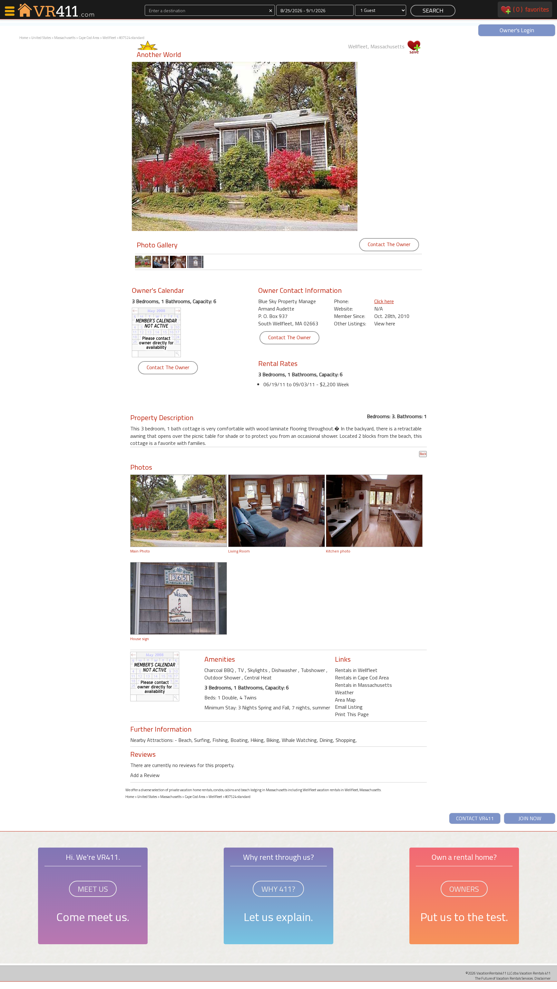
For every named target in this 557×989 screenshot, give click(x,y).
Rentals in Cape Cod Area (362, 677)
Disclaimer (542, 978)
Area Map (345, 700)
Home (23, 37)
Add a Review (145, 775)
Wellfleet (109, 37)
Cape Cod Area (89, 37)
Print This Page (352, 714)
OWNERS (464, 889)
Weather (344, 692)
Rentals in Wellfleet (356, 670)
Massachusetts (64, 37)
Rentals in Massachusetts (363, 685)
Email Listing (349, 707)
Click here (384, 301)
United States (41, 37)
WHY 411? (278, 889)
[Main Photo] (178, 510)
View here (384, 323)
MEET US (93, 889)
